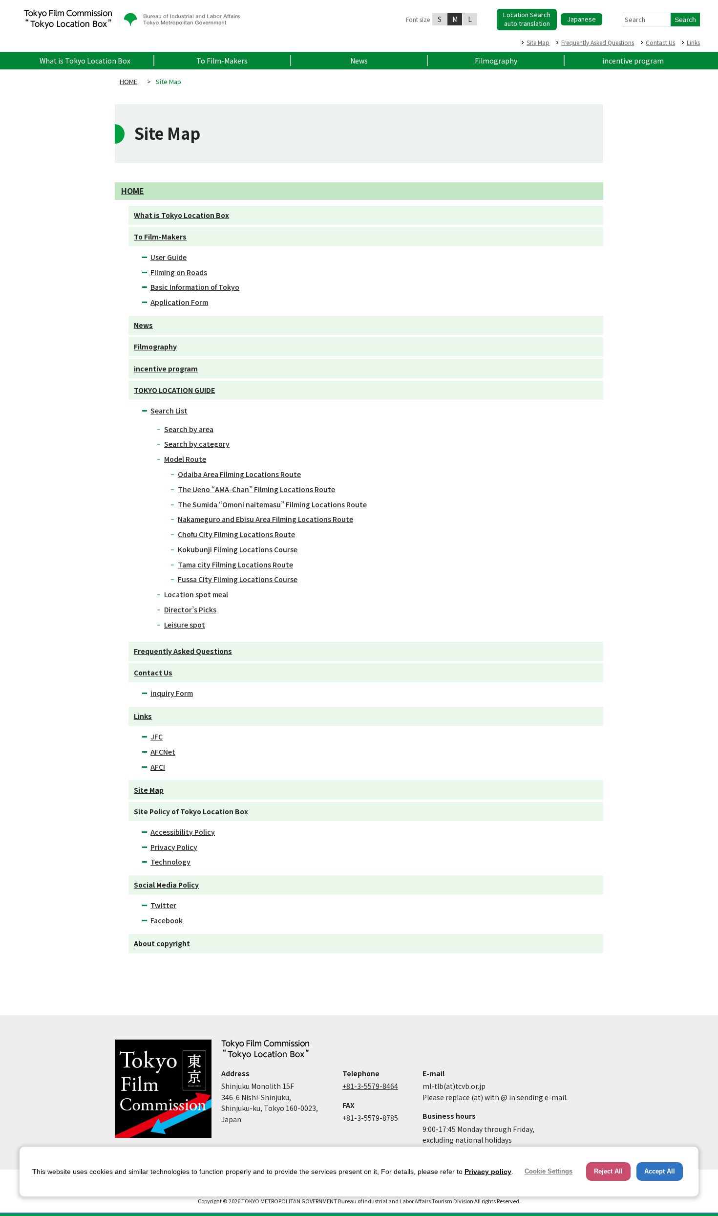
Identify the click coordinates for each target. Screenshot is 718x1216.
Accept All (659, 1171)
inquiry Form (171, 693)
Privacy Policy (173, 847)
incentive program (633, 60)
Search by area (188, 429)
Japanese (581, 18)
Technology (170, 862)
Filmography (496, 60)
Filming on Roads (178, 272)
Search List (169, 410)
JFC (156, 736)
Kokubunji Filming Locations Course (237, 549)
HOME (128, 81)
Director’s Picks (190, 609)
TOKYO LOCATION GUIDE (174, 390)
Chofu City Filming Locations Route (236, 534)
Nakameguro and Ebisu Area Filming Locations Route (265, 519)
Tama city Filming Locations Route (235, 564)
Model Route (185, 459)
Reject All (608, 1171)
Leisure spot (184, 625)
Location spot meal (196, 594)
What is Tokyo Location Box (85, 60)
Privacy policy (488, 1171)
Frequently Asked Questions (597, 42)
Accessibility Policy (182, 832)
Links (693, 42)
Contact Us (660, 42)
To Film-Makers (222, 60)
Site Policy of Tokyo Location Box (191, 811)
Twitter (163, 905)
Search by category (197, 444)
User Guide (168, 257)
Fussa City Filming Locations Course (237, 579)
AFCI (157, 767)
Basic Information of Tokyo (194, 287)
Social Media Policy (166, 885)
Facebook (166, 920)
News (359, 60)
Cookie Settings (548, 1171)
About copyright (162, 943)
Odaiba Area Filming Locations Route (239, 474)
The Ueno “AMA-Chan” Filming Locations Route (256, 489)
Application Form (179, 302)
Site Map (538, 42)
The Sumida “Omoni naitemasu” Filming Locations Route (272, 504)
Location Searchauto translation (526, 19)
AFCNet (162, 752)
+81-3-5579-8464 (370, 1086)
